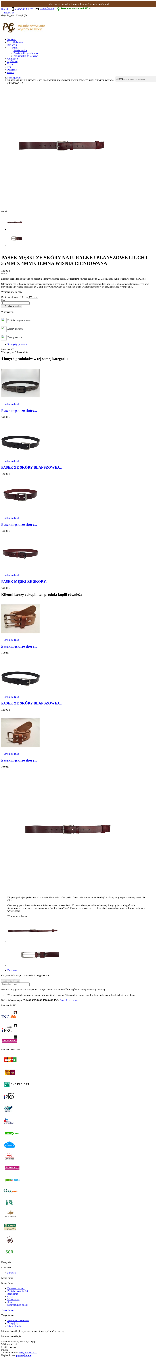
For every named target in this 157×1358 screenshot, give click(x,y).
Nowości (11, 39)
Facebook (12, 970)
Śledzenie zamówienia (18, 1320)
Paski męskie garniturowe (25, 53)
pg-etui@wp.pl (101, 4)
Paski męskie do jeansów (25, 56)
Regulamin (12, 1294)
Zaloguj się (12, 1323)
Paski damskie (20, 50)
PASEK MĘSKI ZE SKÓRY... (24, 581)
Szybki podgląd (10, 404)
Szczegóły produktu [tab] (17, 344)
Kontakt (5, 9)
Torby (10, 64)
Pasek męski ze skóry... (19, 410)
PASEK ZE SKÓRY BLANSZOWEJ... (31, 467)
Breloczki (12, 45)
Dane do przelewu (69, 1000)
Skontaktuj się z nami (17, 1305)
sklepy (10, 1302)
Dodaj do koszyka (11, 306)
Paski (12, 47)
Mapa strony (13, 1299)
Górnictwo (12, 58)
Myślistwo (12, 61)
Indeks (4, 349)
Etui (9, 67)
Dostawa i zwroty (16, 1288)
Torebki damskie (15, 42)
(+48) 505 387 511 (24, 9)
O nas (10, 1296)
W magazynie (8, 352)
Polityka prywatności (17, 1291)
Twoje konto (7, 1310)
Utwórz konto (14, 1326)
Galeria (10, 72)
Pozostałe (12, 69)
